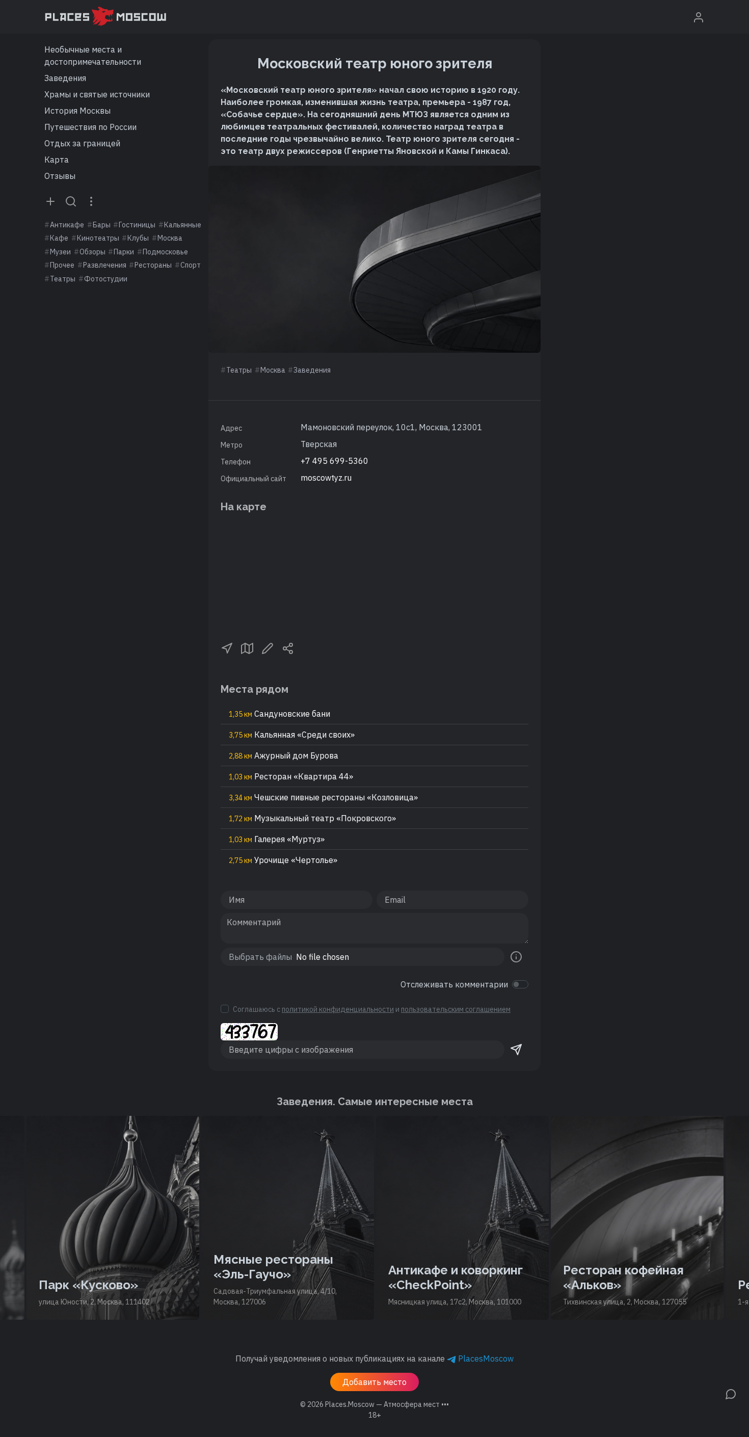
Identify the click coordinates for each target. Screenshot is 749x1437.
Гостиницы (137, 224)
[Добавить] (50, 200)
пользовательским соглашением (456, 1009)
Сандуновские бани (279, 714)
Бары (102, 224)
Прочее (62, 265)
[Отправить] (516, 1049)
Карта (56, 159)
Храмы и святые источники (97, 94)
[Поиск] (71, 200)
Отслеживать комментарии (454, 984)
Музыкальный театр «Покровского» (312, 818)
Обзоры (92, 251)
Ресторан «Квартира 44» (291, 776)
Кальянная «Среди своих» (292, 734)
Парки (124, 251)
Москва (169, 238)
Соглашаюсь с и (372, 1009)
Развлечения (104, 265)
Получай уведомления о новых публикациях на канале (374, 1358)
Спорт (190, 265)
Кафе (59, 238)
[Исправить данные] (267, 647)
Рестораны (153, 265)
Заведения (65, 78)
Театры (62, 278)
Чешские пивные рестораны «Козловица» (323, 797)
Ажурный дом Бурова (283, 755)
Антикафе (67, 224)
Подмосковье (165, 251)
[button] (227, 647)
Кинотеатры (98, 238)
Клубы (138, 238)
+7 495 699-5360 (334, 461)
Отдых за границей (82, 143)
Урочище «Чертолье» (283, 860)
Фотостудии (105, 278)
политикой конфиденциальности (338, 1009)
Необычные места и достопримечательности (92, 55)
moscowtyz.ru (326, 478)
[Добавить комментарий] (731, 1393)
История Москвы (77, 111)
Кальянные (182, 224)
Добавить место (374, 1382)
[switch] (520, 984)
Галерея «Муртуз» (277, 839)
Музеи (60, 251)
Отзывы (59, 176)
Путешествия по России (90, 127)
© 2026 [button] (374, 1404)
